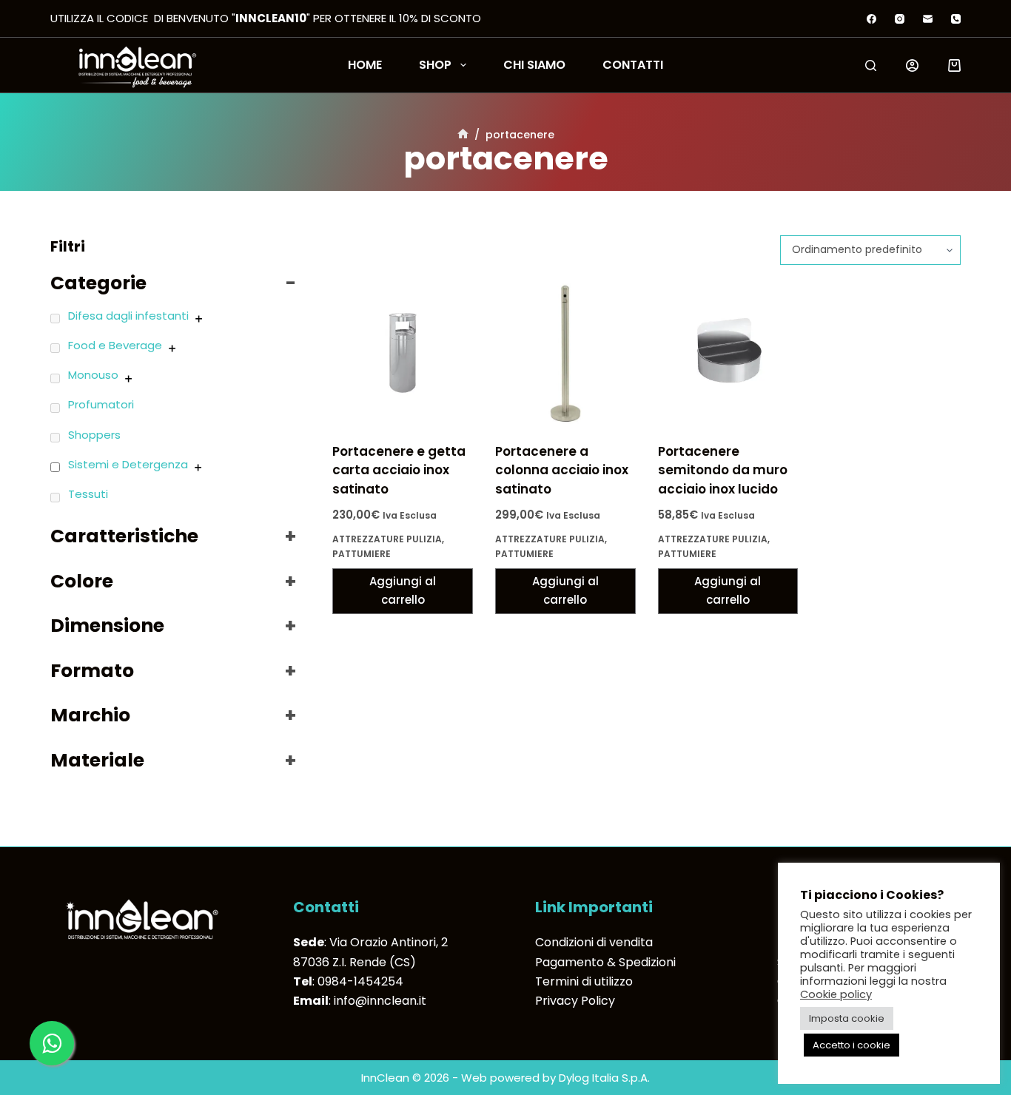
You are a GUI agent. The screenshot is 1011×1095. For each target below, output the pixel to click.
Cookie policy (836, 994)
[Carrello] (954, 65)
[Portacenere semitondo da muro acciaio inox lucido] (728, 353)
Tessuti (88, 494)
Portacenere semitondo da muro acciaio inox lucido (722, 470)
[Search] (870, 65)
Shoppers (94, 434)
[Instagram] (899, 19)
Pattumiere (361, 554)
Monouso (93, 375)
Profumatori (101, 404)
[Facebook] (871, 19)
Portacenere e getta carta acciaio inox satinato (399, 470)
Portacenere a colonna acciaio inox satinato (561, 470)
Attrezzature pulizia (387, 539)
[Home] (462, 135)
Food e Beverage (115, 345)
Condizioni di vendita (594, 942)
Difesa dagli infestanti (128, 315)
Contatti (632, 65)
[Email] (928, 19)
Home (365, 65)
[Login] (912, 65)
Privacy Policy (575, 1000)
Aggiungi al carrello (402, 590)
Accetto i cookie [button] (851, 1045)
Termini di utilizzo (584, 981)
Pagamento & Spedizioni (605, 962)
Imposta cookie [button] (846, 1018)
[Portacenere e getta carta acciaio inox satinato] (402, 353)
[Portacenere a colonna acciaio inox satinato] (565, 353)
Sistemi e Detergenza (128, 464)
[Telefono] (956, 19)
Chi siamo (534, 65)
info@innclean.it (380, 1000)
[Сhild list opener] (199, 318)
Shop (435, 65)
